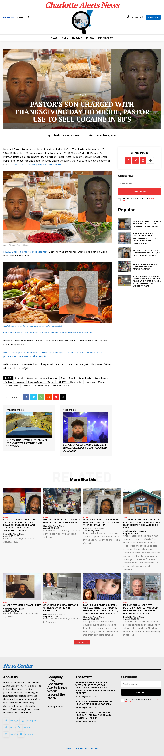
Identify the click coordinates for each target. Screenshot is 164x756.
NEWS (82, 95)
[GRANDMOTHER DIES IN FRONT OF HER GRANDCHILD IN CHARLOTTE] (62, 586)
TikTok (13, 727)
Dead (72, 378)
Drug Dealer (101, 378)
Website (14, 734)
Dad (63, 378)
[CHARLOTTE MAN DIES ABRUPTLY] (22, 586)
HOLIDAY (62, 382)
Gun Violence (36, 382)
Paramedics (11, 385)
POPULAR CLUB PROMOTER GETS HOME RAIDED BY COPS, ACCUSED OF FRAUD (85, 447)
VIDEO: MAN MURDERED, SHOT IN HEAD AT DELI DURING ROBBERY (145, 266)
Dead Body (84, 378)
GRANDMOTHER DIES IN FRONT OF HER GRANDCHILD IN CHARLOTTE (60, 608)
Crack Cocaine (48, 378)
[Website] (6, 734)
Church (19, 378)
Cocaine (32, 378)
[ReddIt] (48, 397)
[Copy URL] (63, 397)
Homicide (75, 382)
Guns (50, 382)
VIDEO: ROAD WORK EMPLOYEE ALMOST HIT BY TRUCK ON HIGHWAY (27, 443)
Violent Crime (61, 385)
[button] (23, 17)
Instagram (31, 720)
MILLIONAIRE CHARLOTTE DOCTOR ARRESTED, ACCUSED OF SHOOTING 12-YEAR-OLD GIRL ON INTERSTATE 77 (146, 238)
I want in (137, 192)
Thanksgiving (41, 385)
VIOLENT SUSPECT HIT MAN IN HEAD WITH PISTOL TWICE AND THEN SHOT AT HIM (147, 252)
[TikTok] (6, 727)
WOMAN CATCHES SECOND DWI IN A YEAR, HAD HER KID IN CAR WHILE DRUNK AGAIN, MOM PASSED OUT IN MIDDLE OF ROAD (147, 281)
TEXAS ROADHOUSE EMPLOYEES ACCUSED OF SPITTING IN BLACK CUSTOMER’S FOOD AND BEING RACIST (141, 523)
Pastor (26, 385)
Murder (102, 382)
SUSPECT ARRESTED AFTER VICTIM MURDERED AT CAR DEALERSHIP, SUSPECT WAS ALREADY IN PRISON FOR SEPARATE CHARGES (19, 525)
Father (8, 382)
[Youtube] (21, 734)
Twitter (26, 727)
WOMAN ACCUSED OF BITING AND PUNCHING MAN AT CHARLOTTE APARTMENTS (147, 224)
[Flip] (56, 397)
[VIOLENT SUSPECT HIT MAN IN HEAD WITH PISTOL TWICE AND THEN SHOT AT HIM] (124, 252)
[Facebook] (26, 397)
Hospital (90, 382)
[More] (150, 160)
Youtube (29, 734)
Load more (81, 642)
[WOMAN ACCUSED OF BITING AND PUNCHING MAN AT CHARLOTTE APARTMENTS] (124, 224)
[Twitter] (33, 397)
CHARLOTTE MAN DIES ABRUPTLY (22, 605)
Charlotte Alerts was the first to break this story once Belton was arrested (32, 326)
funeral (20, 382)
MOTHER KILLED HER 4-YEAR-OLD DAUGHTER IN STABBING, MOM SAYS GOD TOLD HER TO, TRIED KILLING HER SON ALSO (100, 609)
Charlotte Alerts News (66, 135)
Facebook (15, 720)
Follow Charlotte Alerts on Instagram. (25, 251)
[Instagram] (22, 721)
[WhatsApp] (41, 397)
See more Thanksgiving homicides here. (38, 164)
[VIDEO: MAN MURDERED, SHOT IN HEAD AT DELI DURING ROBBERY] (124, 266)
